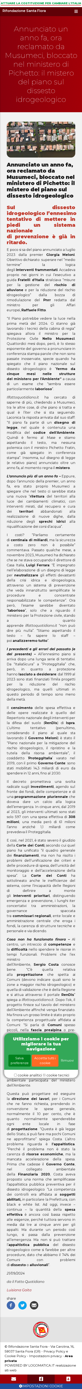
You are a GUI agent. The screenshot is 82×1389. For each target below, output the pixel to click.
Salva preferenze (20, 1060)
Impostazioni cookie (42, 1386)
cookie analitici (30, 1075)
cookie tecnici (57, 1075)
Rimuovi (67, 1060)
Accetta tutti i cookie (45, 1060)
